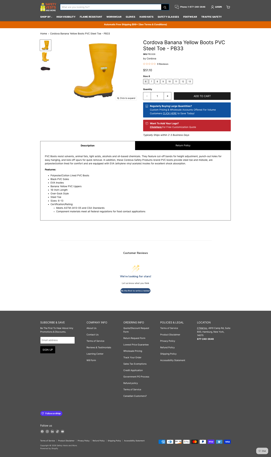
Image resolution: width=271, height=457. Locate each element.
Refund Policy (167, 347)
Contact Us (93, 334)
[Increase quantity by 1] (167, 96)
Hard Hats (146, 17)
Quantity (147, 89)
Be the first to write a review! (135, 290)
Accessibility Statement (172, 360)
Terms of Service (95, 341)
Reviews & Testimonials (99, 347)
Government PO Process (136, 376)
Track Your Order (132, 357)
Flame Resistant (91, 17)
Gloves (130, 17)
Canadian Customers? (135, 396)
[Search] (165, 7)
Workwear (114, 17)
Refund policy (130, 383)
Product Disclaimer (170, 334)
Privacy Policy (167, 341)
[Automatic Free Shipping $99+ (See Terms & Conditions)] (135, 25)
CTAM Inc (202, 328)
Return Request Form (134, 338)
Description (88, 145)
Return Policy (183, 145)
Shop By (45, 17)
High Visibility (65, 17)
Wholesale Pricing (132, 351)
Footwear (190, 17)
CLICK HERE (170, 113)
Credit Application (133, 370)
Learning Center (95, 353)
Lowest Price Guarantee (136, 344)
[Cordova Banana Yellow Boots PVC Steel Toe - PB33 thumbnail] (45, 45)
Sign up (47, 349)
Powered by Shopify (49, 448)
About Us (91, 328)
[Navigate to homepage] (48, 7)
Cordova (151, 58)
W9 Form (91, 360)
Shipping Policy (168, 353)
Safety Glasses (168, 17)
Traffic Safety (211, 17)
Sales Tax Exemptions (135, 363)
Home (43, 33)
